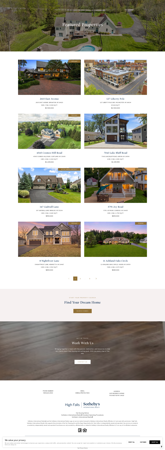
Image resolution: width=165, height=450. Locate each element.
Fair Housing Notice (82, 413)
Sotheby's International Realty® (82, 417)
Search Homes (83, 311)
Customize (143, 442)
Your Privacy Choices (83, 448)
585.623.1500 (48, 393)
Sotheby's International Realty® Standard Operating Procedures (82, 415)
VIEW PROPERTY (49, 84)
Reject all (132, 442)
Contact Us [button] (82, 362)
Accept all (155, 442)
